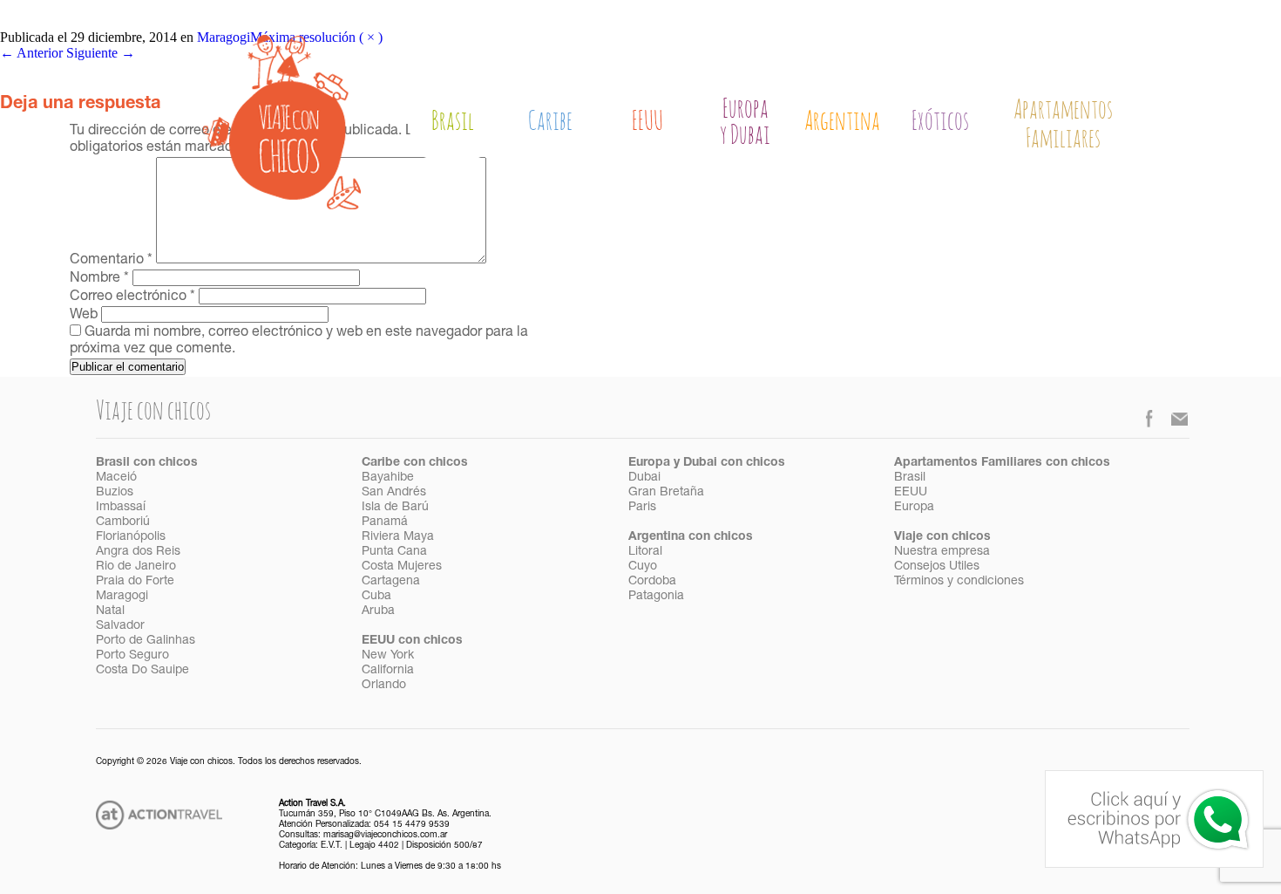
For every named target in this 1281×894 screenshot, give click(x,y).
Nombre (99, 279)
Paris (642, 508)
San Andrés (394, 493)
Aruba (378, 611)
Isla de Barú (395, 508)
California (388, 671)
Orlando (384, 685)
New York (388, 656)
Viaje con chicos (942, 537)
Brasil (452, 122)
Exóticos (940, 122)
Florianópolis (131, 537)
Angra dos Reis (138, 552)
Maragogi (122, 596)
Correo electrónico (132, 297)
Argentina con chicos (690, 537)
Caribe (550, 122)
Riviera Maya (398, 537)
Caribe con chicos (415, 463)
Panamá (385, 522)
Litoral (645, 552)
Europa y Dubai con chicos (706, 463)
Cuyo (642, 567)
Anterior (31, 52)
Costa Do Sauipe (142, 671)
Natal (110, 611)
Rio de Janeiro (136, 567)
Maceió (116, 478)
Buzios (114, 493)
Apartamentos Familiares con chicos (1002, 463)
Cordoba (652, 582)
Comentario (111, 261)
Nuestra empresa (942, 552)
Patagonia (656, 596)
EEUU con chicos (412, 641)
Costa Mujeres (402, 567)
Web (84, 316)
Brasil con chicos (147, 463)
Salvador (120, 626)
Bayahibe (388, 478)
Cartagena (391, 582)
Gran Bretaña (666, 493)
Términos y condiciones (959, 582)
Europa (914, 508)
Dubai (644, 478)
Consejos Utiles (936, 567)
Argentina (842, 122)
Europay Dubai (745, 123)
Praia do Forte (135, 582)
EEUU (647, 122)
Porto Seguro (132, 656)
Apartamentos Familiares (1063, 125)
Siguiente (100, 52)
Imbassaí (121, 508)
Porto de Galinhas (145, 641)
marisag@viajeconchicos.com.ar (385, 835)
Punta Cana (394, 552)
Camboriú (123, 522)
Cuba (376, 596)
